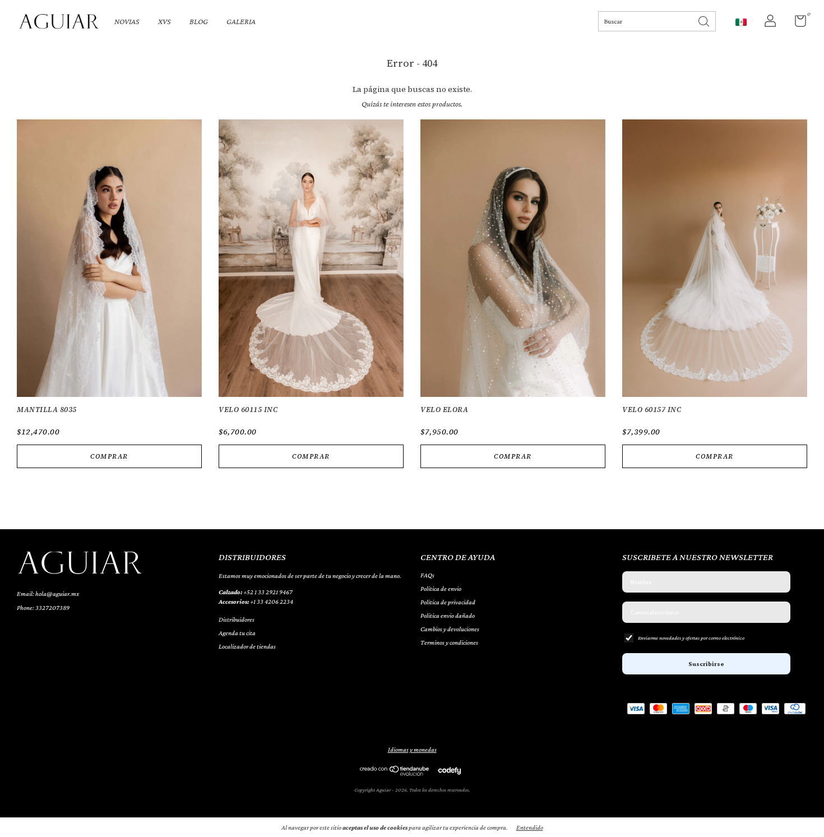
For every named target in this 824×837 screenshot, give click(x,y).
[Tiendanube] (395, 773)
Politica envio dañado (447, 615)
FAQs (427, 575)
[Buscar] (704, 20)
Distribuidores (236, 619)
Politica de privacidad (447, 602)
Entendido (529, 827)
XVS (164, 21)
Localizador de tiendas (247, 646)
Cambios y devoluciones (449, 629)
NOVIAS (127, 21)
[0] (796, 23)
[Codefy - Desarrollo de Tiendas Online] (449, 770)
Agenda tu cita (237, 633)
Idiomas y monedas (412, 749)
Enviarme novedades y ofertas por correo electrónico (691, 638)
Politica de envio (440, 589)
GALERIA (241, 21)
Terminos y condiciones (449, 642)
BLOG (198, 21)
